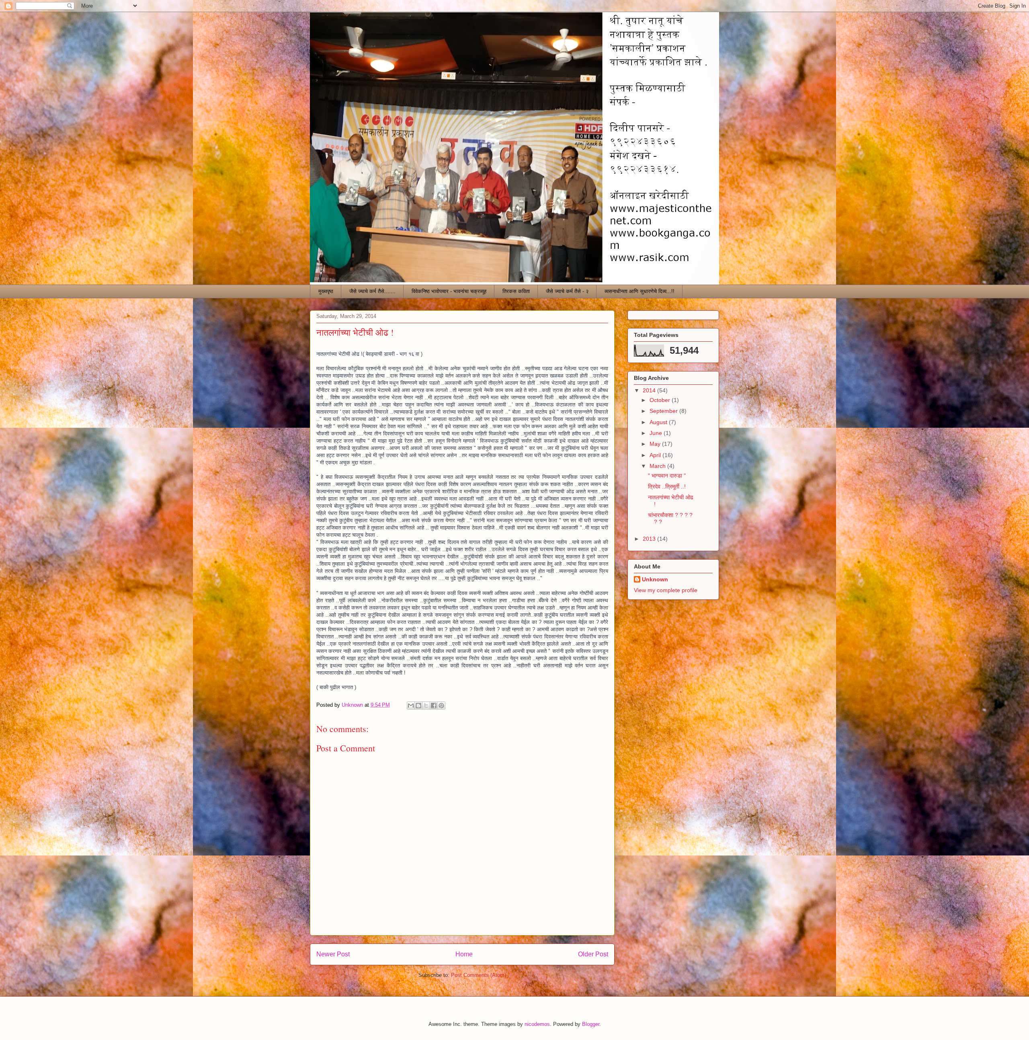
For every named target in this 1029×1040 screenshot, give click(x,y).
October (661, 400)
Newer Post (333, 954)
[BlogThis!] (418, 706)
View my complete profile (665, 590)
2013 (650, 538)
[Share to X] (426, 706)
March (658, 466)
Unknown (655, 579)
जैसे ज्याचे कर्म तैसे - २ (567, 291)
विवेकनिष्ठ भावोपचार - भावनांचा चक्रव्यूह (449, 291)
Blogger (590, 1024)
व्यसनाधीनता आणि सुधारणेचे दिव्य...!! (639, 291)
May (656, 444)
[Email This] (411, 706)
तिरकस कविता (516, 291)
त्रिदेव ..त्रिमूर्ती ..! (667, 486)
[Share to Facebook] (434, 706)
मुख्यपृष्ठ (325, 291)
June (657, 433)
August (659, 422)
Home (464, 954)
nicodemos (537, 1024)
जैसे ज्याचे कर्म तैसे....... (372, 291)
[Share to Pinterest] (441, 706)
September (664, 411)
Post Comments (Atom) (478, 975)
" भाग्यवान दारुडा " (667, 475)
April (656, 455)
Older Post (593, 954)
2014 (650, 390)
